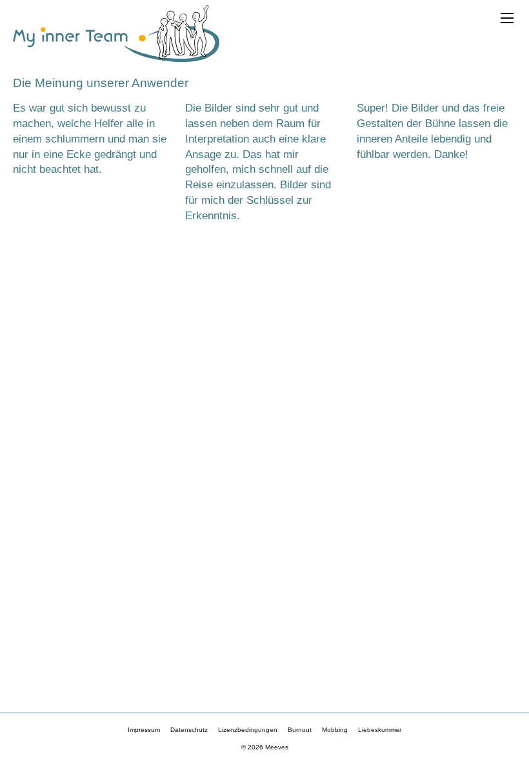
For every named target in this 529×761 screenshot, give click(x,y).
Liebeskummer (379, 729)
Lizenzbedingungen (247, 729)
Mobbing (335, 729)
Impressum (144, 729)
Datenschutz (189, 729)
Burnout (300, 729)
